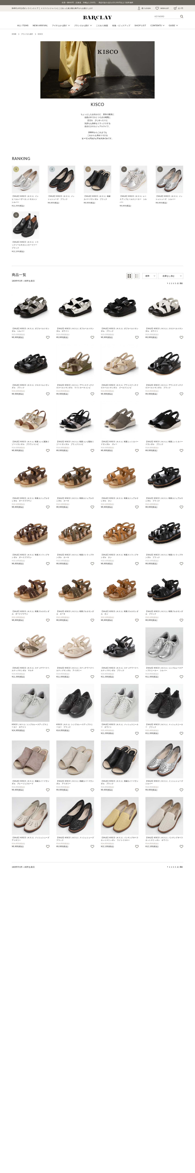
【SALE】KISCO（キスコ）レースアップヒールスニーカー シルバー (133, 199)
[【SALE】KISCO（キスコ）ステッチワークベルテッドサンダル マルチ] (31, 646)
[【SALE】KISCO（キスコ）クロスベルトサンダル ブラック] (31, 363)
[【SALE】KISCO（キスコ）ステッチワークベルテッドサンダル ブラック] (120, 646)
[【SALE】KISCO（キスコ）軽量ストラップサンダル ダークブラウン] (31, 533)
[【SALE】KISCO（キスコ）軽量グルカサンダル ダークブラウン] (31, 590)
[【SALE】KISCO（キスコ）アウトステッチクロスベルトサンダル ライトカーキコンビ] (75, 363)
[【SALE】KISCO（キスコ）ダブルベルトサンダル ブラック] (120, 307)
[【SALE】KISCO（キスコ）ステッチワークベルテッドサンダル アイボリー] (75, 646)
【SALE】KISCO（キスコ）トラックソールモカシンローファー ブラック (25, 245)
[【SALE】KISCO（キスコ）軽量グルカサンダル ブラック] (164, 590)
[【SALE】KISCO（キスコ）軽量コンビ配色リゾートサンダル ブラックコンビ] (75, 420)
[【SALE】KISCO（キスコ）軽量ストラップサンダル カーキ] (75, 533)
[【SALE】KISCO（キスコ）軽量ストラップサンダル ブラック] (164, 533)
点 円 (180, 8)
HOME (14, 34)
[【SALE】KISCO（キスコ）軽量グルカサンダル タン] (120, 590)
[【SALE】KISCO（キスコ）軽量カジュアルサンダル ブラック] (164, 476)
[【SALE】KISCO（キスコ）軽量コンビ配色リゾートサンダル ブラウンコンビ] (31, 420)
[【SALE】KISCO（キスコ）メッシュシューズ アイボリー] (31, 816)
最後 (181, 283)
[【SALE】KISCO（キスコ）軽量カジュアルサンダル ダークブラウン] (31, 476)
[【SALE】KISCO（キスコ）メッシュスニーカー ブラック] (164, 703)
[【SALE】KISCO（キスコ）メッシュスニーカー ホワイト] (120, 703)
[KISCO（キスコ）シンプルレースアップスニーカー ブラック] (75, 703)
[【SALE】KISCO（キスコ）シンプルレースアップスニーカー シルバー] (164, 646)
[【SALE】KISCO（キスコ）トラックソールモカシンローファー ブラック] (25, 225)
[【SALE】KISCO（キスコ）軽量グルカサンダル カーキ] (75, 590)
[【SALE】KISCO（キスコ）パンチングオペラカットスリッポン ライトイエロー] (120, 816)
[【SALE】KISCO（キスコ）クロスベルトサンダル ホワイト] (164, 307)
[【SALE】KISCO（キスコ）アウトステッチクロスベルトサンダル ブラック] (164, 363)
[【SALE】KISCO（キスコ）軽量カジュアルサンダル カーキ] (75, 476)
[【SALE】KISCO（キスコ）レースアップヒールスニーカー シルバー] (133, 179)
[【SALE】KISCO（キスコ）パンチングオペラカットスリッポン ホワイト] (164, 816)
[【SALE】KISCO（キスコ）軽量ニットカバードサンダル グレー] (120, 420)
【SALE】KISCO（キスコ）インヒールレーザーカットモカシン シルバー (25, 199)
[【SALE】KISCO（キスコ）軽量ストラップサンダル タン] (120, 533)
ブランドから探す (27, 34)
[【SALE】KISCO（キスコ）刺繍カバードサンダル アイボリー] (75, 759)
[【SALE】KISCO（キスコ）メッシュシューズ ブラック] (61, 179)
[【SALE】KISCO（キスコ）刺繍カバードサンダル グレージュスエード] (31, 759)
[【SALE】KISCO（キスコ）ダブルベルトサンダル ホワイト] (75, 307)
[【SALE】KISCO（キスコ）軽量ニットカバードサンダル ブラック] (164, 420)
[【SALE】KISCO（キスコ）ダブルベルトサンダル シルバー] (31, 307)
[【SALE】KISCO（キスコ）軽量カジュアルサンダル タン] (120, 476)
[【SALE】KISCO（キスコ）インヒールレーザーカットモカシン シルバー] (25, 179)
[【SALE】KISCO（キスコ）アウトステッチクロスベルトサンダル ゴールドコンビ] (120, 363)
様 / (146, 8)
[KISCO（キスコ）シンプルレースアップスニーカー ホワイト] (31, 703)
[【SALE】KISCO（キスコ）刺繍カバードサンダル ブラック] (97, 179)
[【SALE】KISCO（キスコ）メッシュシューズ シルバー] (169, 179)
